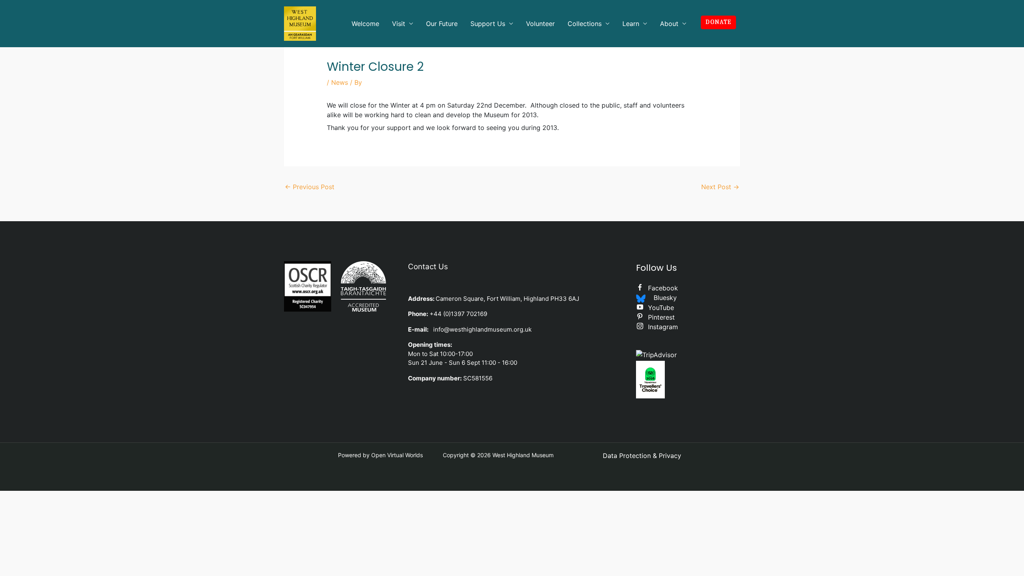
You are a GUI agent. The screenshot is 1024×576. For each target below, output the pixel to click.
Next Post (720, 187)
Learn (630, 24)
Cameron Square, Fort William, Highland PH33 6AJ (507, 298)
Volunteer (540, 24)
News (339, 82)
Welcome (365, 24)
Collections (585, 24)
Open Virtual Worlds (397, 455)
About (669, 24)
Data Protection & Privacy (642, 456)
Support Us (487, 24)
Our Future (442, 24)
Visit (398, 24)
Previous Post (309, 187)
